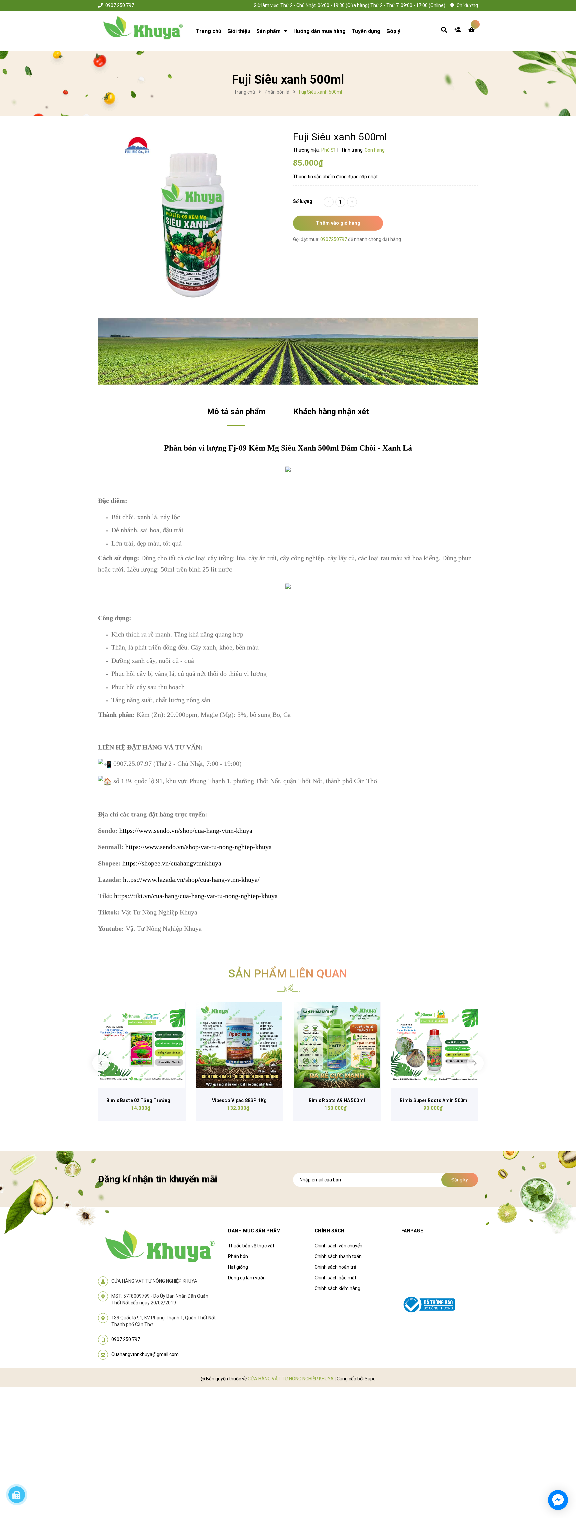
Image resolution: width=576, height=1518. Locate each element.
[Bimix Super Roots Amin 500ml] (434, 1045)
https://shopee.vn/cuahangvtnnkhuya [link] (171, 863)
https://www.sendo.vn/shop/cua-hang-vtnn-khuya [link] (185, 830)
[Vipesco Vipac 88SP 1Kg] (239, 1045)
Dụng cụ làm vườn (247, 1277)
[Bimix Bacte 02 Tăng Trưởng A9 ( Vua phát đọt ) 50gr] (141, 1045)
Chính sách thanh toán (338, 1256)
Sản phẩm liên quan (287, 973)
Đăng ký (459, 1179)
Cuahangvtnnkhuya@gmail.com (145, 1354)
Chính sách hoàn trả (335, 1267)
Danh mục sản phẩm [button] (254, 1230)
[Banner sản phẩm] (288, 351)
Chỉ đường (467, 5)
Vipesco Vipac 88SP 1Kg (239, 1100)
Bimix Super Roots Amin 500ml (434, 1100)
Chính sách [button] (330, 1230)
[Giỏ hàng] (473, 31)
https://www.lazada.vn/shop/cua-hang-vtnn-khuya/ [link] (191, 879)
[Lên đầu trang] (480, 1475)
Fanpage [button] (412, 1230)
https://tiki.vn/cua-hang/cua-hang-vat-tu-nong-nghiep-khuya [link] (196, 895)
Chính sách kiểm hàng (337, 1288)
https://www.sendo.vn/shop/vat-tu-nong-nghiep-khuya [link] (198, 846)
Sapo (370, 1378)
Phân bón (238, 1256)
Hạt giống (238, 1267)
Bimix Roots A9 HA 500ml (337, 1100)
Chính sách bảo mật (335, 1277)
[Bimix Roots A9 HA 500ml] (336, 1045)
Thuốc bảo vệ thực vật (251, 1245)
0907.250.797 (119, 5)
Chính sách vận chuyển (338, 1245)
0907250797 (334, 239)
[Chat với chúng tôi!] (558, 1500)
